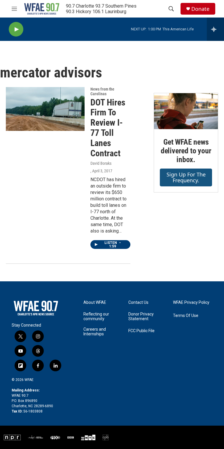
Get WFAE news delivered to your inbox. (186, 151)
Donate (200, 9)
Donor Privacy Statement (141, 316)
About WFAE (94, 302)
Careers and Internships (94, 331)
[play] (16, 29)
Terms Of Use (185, 315)
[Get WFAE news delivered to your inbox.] (186, 111)
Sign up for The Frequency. (186, 177)
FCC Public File (141, 331)
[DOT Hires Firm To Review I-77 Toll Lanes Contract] (45, 109)
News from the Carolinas (102, 91)
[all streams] (215, 29)
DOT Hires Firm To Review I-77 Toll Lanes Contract (107, 127)
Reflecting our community (96, 316)
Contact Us (138, 302)
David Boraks (100, 163)
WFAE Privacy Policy (191, 302)
